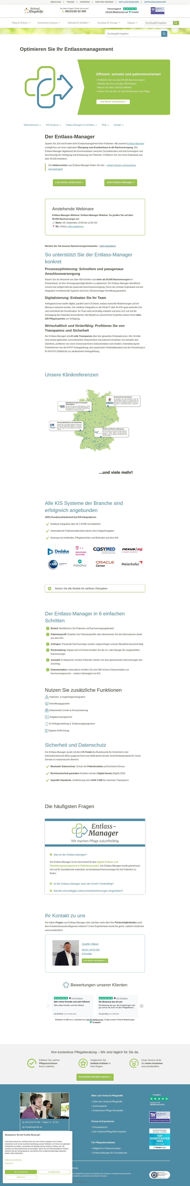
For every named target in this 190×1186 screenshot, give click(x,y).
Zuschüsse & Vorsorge (107, 23)
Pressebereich (100, 1127)
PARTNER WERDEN (104, 2)
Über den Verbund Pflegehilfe (107, 1101)
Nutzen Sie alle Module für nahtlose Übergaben (81, 588)
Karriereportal (100, 1106)
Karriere (85, 2)
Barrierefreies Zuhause (48, 23)
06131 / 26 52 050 (91, 950)
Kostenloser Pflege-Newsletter (108, 1110)
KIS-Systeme (52, 125)
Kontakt (117, 125)
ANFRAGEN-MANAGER (155, 2)
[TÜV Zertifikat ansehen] (158, 14)
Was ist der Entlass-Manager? (70, 854)
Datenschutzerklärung (13, 1160)
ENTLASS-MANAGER (129, 2)
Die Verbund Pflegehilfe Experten (109, 1131)
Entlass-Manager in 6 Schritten (80, 125)
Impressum (9, 1163)
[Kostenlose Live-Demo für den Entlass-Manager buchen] (95, 960)
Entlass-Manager (135, 143)
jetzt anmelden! (108, 246)
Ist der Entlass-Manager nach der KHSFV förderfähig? (83, 883)
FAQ (104, 125)
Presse (70, 2)
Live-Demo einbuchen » (69, 182)
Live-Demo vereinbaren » (113, 101)
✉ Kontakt (87, 954)
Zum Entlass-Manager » (121, 182)
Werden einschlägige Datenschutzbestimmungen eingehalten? (88, 890)
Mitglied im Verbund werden (107, 1148)
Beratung (56, 2)
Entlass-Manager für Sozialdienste (110, 1153)
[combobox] (158, 23)
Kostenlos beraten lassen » (95, 1076)
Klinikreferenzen (31, 125)
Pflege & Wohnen (20, 23)
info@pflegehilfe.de (33, 1127)
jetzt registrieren (76, 226)
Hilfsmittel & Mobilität (77, 23)
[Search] (176, 23)
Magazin (131, 23)
